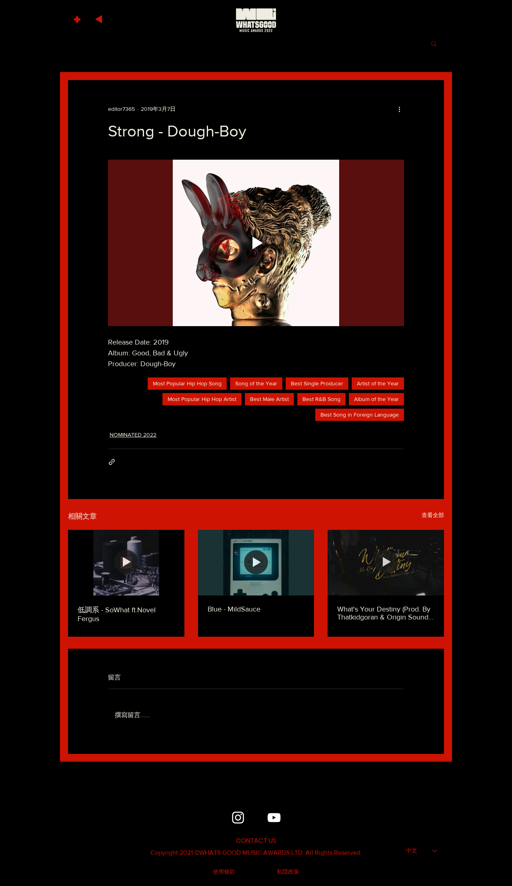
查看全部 (433, 515)
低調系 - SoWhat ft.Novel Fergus (117, 614)
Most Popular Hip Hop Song (187, 383)
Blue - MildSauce (234, 609)
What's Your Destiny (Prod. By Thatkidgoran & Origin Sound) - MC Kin (385, 613)
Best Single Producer (317, 383)
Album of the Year (376, 399)
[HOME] (256, 20)
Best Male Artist (269, 399)
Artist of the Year (378, 383)
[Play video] (256, 243)
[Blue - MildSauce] (256, 562)
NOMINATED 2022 (133, 434)
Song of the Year (256, 383)
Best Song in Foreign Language (359, 414)
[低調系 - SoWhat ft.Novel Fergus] (126, 562)
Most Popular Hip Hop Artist (202, 399)
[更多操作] (399, 109)
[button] (78, 17)
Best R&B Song (321, 399)
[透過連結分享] (112, 462)
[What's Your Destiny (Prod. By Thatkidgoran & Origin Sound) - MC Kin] (386, 562)
